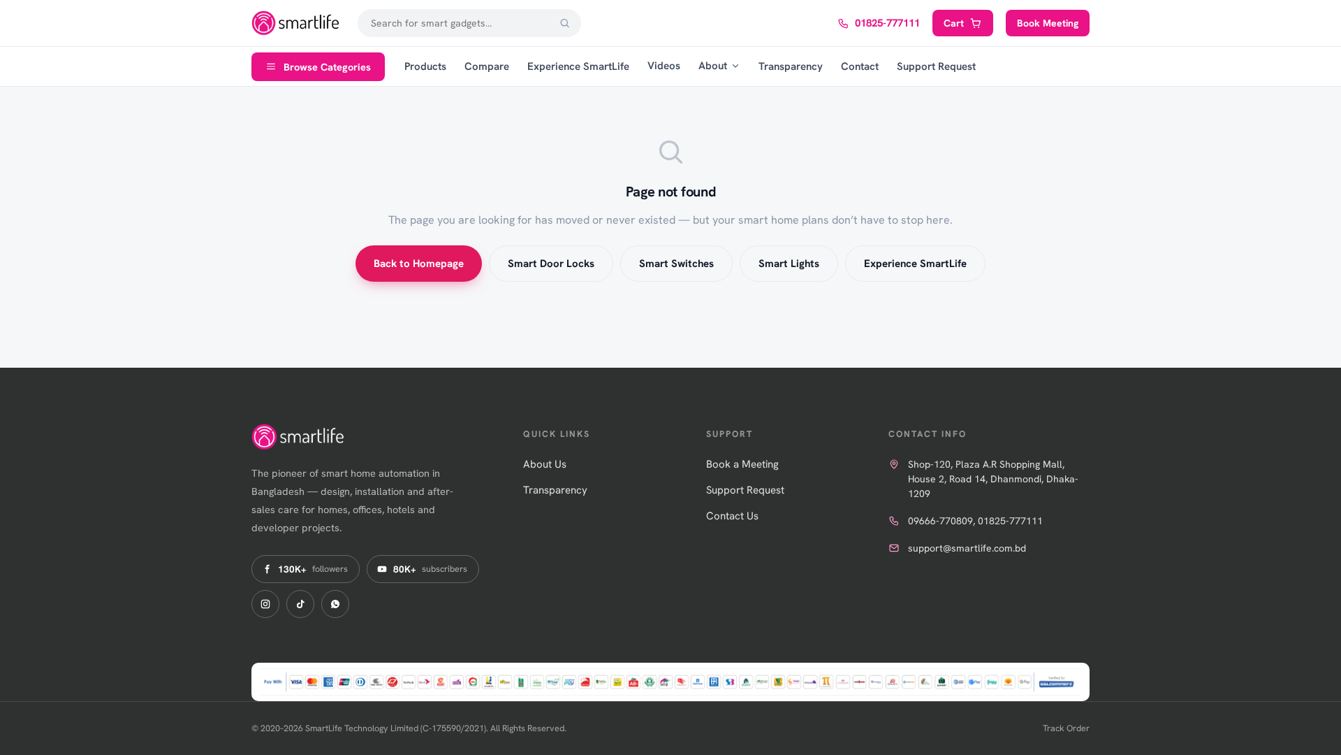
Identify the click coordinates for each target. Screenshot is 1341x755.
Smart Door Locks (551, 264)
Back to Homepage (419, 264)
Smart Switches (676, 264)
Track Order (1066, 728)
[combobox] (469, 23)
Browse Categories (327, 66)
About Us (544, 464)
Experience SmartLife (578, 66)
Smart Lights (789, 264)
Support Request (936, 66)
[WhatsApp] (335, 604)
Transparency (791, 66)
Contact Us (732, 516)
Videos (663, 66)
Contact (860, 66)
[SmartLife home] (296, 23)
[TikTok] (300, 604)
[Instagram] (265, 604)
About (712, 66)
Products (425, 66)
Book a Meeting (742, 464)
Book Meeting (1047, 23)
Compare (486, 66)
